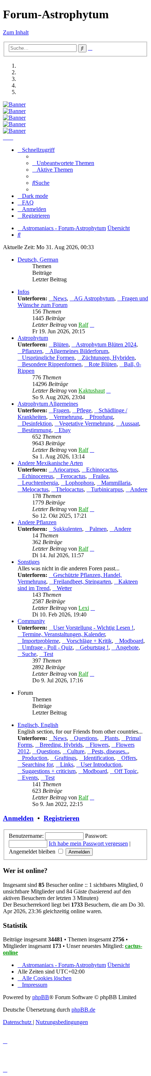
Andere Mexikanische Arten (50, 463)
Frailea (100, 476)
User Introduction (101, 764)
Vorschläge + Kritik (89, 641)
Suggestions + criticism (49, 771)
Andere (138, 489)
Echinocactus (101, 469)
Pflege (84, 410)
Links (66, 764)
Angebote (127, 647)
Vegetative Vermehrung (86, 423)
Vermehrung (68, 417)
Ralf (83, 325)
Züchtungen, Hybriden (108, 358)
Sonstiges (29, 562)
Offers (128, 758)
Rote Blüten (103, 364)
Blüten (61, 344)
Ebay (65, 430)
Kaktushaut (91, 390)
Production (34, 758)
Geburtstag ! (94, 647)
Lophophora (79, 483)
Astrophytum (33, 338)
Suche (29, 654)
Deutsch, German (38, 259)
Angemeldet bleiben (33, 851)
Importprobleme (40, 641)
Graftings (65, 758)
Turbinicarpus (107, 489)
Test (48, 654)
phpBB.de (83, 1009)
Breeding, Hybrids (61, 745)
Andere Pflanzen (37, 522)
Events (30, 778)
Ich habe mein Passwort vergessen (88, 843)
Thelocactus (70, 489)
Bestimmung (36, 430)
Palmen (98, 529)
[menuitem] (63, 163)
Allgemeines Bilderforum (78, 351)
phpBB (40, 997)
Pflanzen (32, 351)
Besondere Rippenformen (51, 364)
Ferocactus (72, 476)
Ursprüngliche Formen (48, 358)
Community (31, 621)
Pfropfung (101, 417)
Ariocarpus (66, 469)
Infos (23, 292)
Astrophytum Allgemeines (48, 404)
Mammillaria (115, 483)
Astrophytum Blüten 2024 (106, 344)
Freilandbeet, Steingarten (82, 581)
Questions (85, 738)
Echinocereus (37, 476)
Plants (111, 738)
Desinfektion (37, 423)
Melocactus (35, 489)
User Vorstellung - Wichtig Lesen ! (93, 628)
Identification (99, 758)
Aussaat (130, 423)
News (60, 298)
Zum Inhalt (16, 32)
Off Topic (125, 771)
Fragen (61, 410)
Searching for (37, 764)
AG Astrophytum (94, 298)
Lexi (83, 608)
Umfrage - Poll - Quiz (47, 647)
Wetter (64, 588)
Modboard (131, 641)
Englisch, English (38, 725)
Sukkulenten (67, 529)
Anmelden (18, 818)
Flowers (99, 745)
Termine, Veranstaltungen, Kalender (63, 634)
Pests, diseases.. (110, 751)
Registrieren (62, 818)
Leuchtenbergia (40, 483)
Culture (75, 751)
